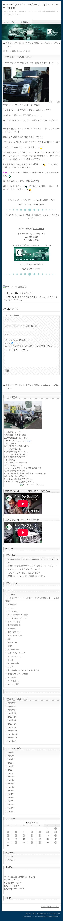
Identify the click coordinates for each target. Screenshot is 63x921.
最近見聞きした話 (15, 656)
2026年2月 (12, 724)
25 (16, 842)
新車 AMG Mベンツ (18, 653)
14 (40, 835)
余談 (9, 639)
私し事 (10, 667)
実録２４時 (12, 643)
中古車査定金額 (14, 625)
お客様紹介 (12, 604)
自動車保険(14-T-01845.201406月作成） (24, 670)
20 (32, 839)
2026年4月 (12, 717)
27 (32, 842)
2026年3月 (12, 720)
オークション (13, 611)
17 (8, 839)
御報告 (10, 646)
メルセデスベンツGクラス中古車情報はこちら (31, 200)
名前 (7, 319)
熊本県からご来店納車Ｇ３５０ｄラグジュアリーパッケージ (32, 566)
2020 (10, 773)
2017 (10, 784)
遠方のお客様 (13, 681)
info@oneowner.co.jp (34, 264)
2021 (10, 770)
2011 (10, 805)
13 (32, 835)
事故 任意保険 (14, 632)
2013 (10, 798)
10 (8, 835)
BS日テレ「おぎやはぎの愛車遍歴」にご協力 (26, 576)
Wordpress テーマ (44, 914)
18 (16, 839)
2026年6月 (12, 710)
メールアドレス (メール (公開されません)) (22, 326)
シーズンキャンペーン (17, 618)
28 (40, 842)
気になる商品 (13, 663)
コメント (30, 346)
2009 (10, 811)
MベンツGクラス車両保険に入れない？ (24, 569)
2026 (10, 752)
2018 (10, 780)
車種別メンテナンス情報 (29, 43)
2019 (10, 777)
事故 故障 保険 (15, 636)
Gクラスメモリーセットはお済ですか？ (24, 573)
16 (56, 835)
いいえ (16, 343)
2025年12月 (13, 731)
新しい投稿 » (11, 51)
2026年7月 (12, 706)
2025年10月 (13, 738)
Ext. (54, 914)
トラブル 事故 (14, 622)
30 (56, 842)
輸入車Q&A (12, 677)
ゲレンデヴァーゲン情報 (18, 615)
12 (24, 835)
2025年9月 (12, 741)
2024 (10, 759)
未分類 (10, 660)
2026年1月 (12, 727)
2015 (10, 791)
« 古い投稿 (23, 51)
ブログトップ (9, 22)
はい (9, 343)
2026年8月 (12, 703)
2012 (10, 801)
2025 (10, 756)
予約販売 (11, 629)
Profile (10, 857)
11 (16, 835)
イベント (11, 608)
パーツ (11, 595)
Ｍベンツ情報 (13, 684)
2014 (10, 794)
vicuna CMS (31, 914)
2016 (10, 787)
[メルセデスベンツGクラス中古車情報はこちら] (31, 259)
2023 (10, 763)
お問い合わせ (15, 883)
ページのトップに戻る (50, 907)
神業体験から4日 (27, 293)
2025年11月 (13, 734)
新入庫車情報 (13, 649)
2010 (10, 808)
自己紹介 (24, 22)
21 (40, 839)
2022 (10, 766)
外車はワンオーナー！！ (49, 63)
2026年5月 (12, 713)
